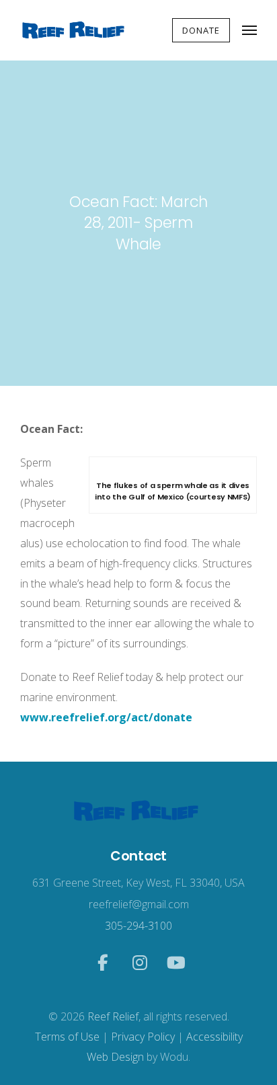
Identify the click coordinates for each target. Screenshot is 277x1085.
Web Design (115, 1056)
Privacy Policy (143, 1036)
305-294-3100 (138, 925)
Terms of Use (67, 1036)
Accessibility (214, 1036)
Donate (201, 30)
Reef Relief (112, 1016)
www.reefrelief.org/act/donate (106, 717)
